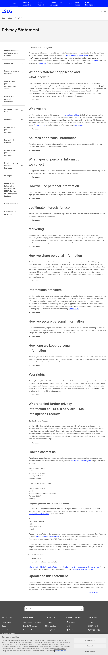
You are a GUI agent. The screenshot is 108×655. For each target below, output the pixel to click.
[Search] (101, 11)
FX (70, 4)
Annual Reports (39, 125)
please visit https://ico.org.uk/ (83, 569)
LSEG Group (6, 622)
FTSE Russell (41, 3)
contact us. (79, 125)
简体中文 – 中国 (94, 630)
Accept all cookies (89, 640)
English (90, 622)
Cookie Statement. (60, 651)
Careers (4, 626)
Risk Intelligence (90, 3)
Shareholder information (32, 622)
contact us (42, 63)
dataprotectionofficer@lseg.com (47, 536)
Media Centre (7, 630)
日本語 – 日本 (93, 626)
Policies (10, 18)
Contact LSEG (50, 622)
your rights (95, 60)
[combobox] (51, 608)
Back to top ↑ (94, 592)
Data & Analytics (27, 3)
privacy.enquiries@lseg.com (81, 460)
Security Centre (50, 630)
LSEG (14, 3)
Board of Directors (30, 626)
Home (3, 18)
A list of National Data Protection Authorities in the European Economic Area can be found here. (64, 567)
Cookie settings (90, 651)
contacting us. (74, 308)
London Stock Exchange (55, 3)
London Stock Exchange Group (76, 55)
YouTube (72, 630)
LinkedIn (72, 622)
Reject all (90, 646)
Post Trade (77, 3)
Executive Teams (29, 630)
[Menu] (105, 11)
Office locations (50, 626)
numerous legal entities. (70, 115)
